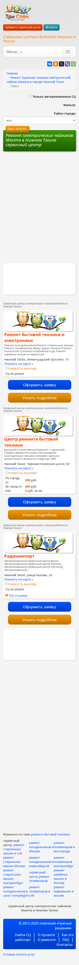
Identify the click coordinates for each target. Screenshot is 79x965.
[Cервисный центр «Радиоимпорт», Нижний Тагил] (38, 543)
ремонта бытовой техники (50, 834)
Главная (12, 73)
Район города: (64, 113)
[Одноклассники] (55, 63)
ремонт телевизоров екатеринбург (64, 862)
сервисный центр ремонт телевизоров (39, 876)
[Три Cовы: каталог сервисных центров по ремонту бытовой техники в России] (17, 10)
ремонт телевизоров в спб (39, 891)
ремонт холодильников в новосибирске (41, 862)
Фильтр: (68, 105)
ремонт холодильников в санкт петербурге (16, 891)
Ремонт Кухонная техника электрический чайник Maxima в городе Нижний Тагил (38, 80)
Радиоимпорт (19, 556)
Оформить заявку (39, 384)
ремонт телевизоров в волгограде (64, 847)
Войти (52, 27)
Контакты (64, 944)
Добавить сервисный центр (22, 27)
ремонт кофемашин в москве (64, 891)
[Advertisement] (39, 181)
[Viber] (67, 63)
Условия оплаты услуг (19, 954)
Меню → (14, 51)
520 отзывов (18, 595)
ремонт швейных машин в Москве (60, 876)
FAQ (66, 939)
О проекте (46, 935)
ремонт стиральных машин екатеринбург (13, 876)
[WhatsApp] (73, 63)
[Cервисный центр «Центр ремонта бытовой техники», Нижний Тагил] (38, 425)
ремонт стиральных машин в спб (13, 849)
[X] (61, 63)
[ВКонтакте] (49, 63)
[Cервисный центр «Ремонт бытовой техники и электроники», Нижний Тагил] (38, 321)
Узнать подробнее (40, 397)
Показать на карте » (18, 364)
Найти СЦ (23, 935)
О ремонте (47, 939)
